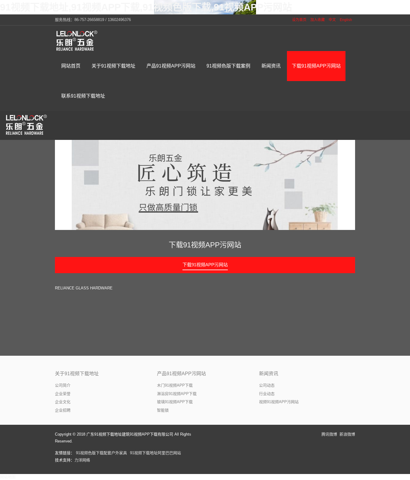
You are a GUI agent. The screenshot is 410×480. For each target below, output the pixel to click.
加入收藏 (317, 20)
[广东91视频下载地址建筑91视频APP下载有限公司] (77, 40)
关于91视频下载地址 (77, 373)
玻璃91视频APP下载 (175, 402)
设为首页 (299, 20)
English (346, 20)
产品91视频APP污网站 (181, 373)
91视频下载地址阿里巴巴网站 (155, 453)
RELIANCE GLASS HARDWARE (84, 288)
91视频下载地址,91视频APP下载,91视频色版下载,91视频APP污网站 (146, 7)
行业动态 (267, 393)
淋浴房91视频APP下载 (177, 393)
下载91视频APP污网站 (205, 245)
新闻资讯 (268, 373)
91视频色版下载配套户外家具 (101, 453)
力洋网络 (82, 460)
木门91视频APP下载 (175, 385)
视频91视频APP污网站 (279, 402)
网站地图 (8, 477)
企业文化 (63, 402)
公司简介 (63, 385)
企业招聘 (63, 410)
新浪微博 (347, 434)
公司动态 (267, 385)
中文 (332, 20)
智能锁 (163, 410)
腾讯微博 (329, 434)
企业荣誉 (63, 393)
